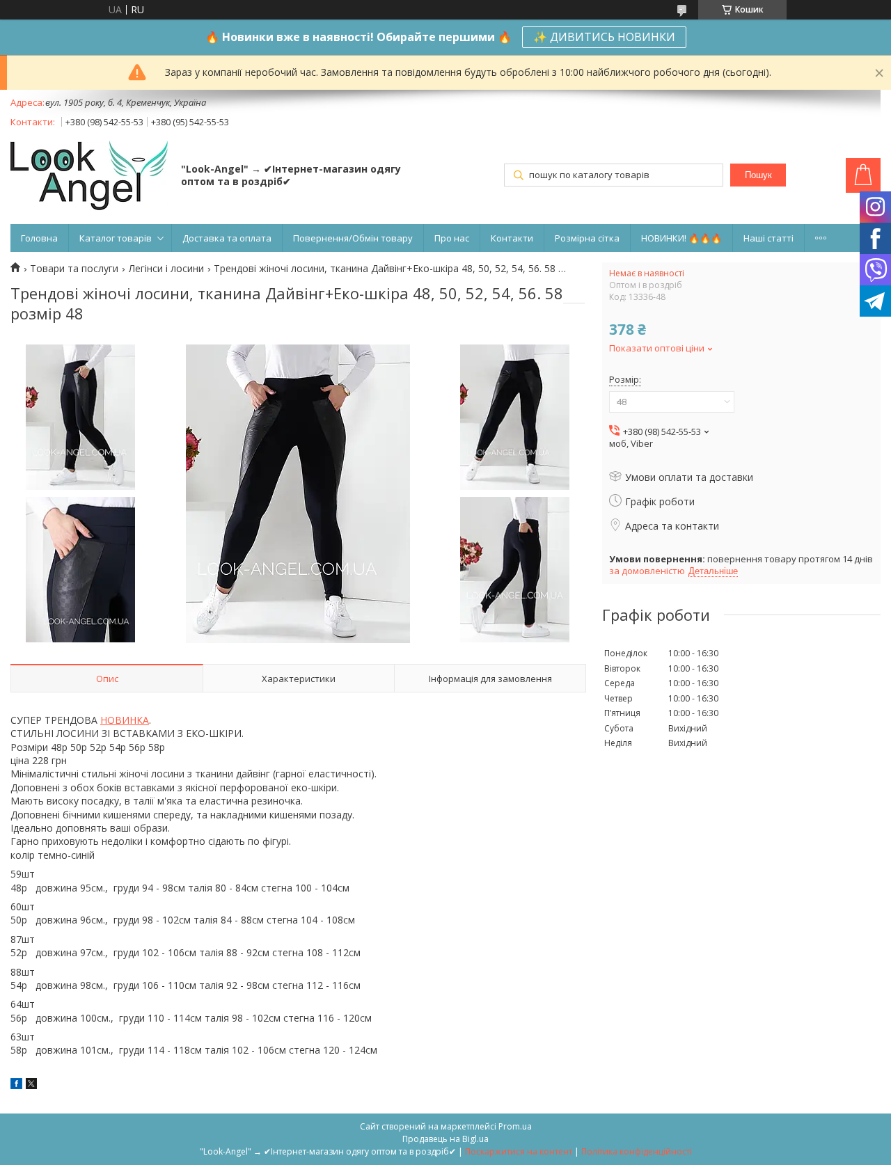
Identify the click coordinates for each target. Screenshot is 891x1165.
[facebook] (16, 1085)
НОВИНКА (124, 720)
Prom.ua (515, 1126)
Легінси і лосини (166, 268)
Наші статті (768, 238)
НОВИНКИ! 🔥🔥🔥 (681, 238)
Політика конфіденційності (636, 1151)
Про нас (451, 238)
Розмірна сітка (587, 238)
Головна (39, 238)
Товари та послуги (74, 268)
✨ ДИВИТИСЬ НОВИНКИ (604, 37)
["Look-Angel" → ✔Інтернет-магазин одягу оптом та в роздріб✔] (89, 177)
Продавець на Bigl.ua (445, 1139)
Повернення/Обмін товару (353, 238)
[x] (31, 1085)
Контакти (512, 238)
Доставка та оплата (226, 238)
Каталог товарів (115, 238)
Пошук (758, 175)
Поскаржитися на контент (518, 1151)
